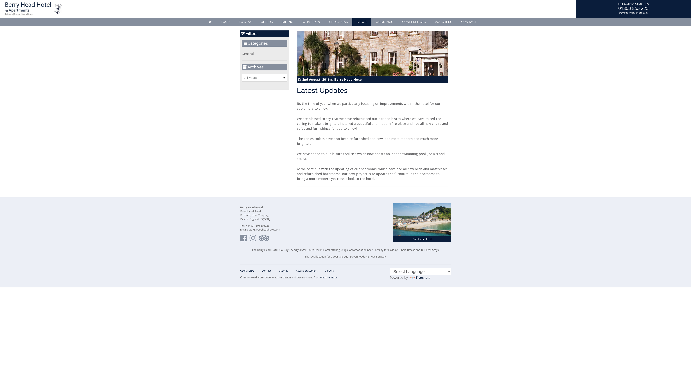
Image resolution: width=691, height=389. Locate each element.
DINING (287, 22)
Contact (469, 22)
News (362, 22)
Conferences (414, 22)
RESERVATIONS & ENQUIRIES (633, 4)
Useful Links (247, 270)
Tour (225, 22)
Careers (329, 270)
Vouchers (443, 22)
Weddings (384, 22)
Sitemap (283, 270)
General (248, 54)
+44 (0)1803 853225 (257, 225)
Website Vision (329, 277)
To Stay (245, 22)
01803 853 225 (633, 8)
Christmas (338, 22)
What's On (311, 22)
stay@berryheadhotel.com (633, 12)
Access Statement (306, 270)
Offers (267, 22)
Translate (422, 277)
